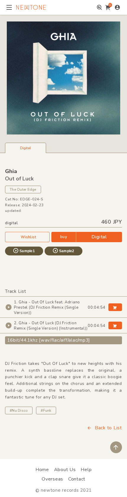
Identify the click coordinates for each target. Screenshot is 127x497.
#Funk (46, 410)
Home (42, 469)
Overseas (52, 479)
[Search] (99, 7)
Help (86, 469)
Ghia (11, 171)
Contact (76, 479)
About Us (65, 469)
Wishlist (28, 237)
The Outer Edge (23, 189)
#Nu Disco (19, 410)
